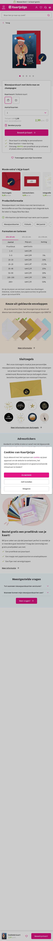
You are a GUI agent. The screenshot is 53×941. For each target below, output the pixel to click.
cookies (36, 457)
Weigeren (27, 488)
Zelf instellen (26, 482)
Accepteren (26, 475)
